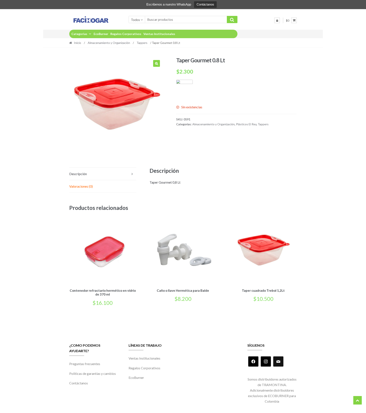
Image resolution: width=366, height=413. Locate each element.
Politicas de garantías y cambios (92, 373)
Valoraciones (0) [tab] (81, 186)
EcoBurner (101, 34)
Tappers (142, 43)
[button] (156, 63)
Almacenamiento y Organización (109, 43)
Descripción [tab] (78, 174)
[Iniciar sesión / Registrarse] (277, 20)
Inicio (77, 43)
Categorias (79, 34)
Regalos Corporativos (125, 34)
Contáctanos (205, 4)
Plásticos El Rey (246, 124)
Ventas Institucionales (159, 34)
